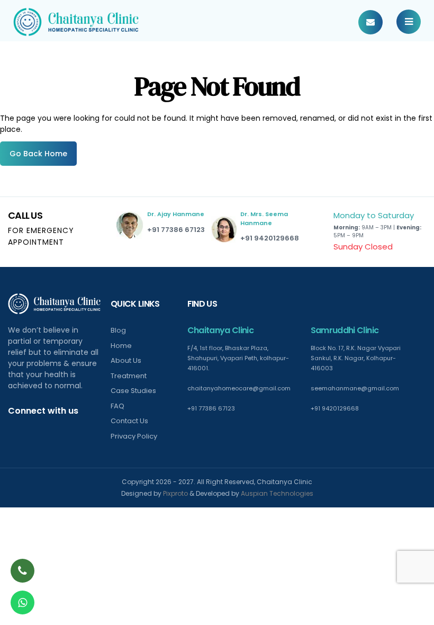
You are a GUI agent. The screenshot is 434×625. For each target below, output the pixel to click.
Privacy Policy (134, 436)
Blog (118, 330)
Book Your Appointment (370, 22)
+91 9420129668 (269, 238)
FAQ (117, 406)
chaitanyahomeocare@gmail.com (239, 388)
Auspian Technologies (277, 493)
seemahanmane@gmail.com (355, 388)
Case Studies (133, 391)
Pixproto (175, 493)
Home (121, 346)
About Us (126, 360)
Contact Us (129, 421)
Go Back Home (38, 153)
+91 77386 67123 (176, 230)
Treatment (129, 376)
